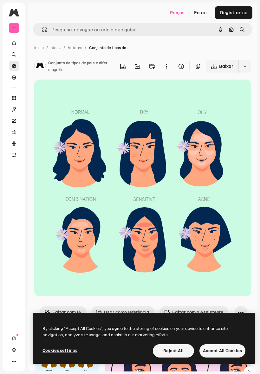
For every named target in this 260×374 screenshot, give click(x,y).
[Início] (14, 43)
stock (56, 47)
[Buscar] (14, 54)
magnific (55, 69)
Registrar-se (233, 13)
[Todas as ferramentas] (14, 98)
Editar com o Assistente (197, 312)
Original (75, 92)
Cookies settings (59, 350)
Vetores (75, 47)
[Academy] (14, 350)
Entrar (200, 13)
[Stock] (14, 66)
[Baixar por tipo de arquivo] (244, 66)
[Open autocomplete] (42, 29)
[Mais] (14, 361)
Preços (177, 13)
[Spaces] (14, 109)
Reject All (173, 350)
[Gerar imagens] (14, 121)
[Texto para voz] (14, 144)
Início (39, 47)
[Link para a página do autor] (40, 66)
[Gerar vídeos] (14, 132)
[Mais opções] (166, 66)
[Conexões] (14, 338)
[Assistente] (14, 155)
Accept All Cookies (222, 350)
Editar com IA (66, 312)
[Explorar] (14, 77)
